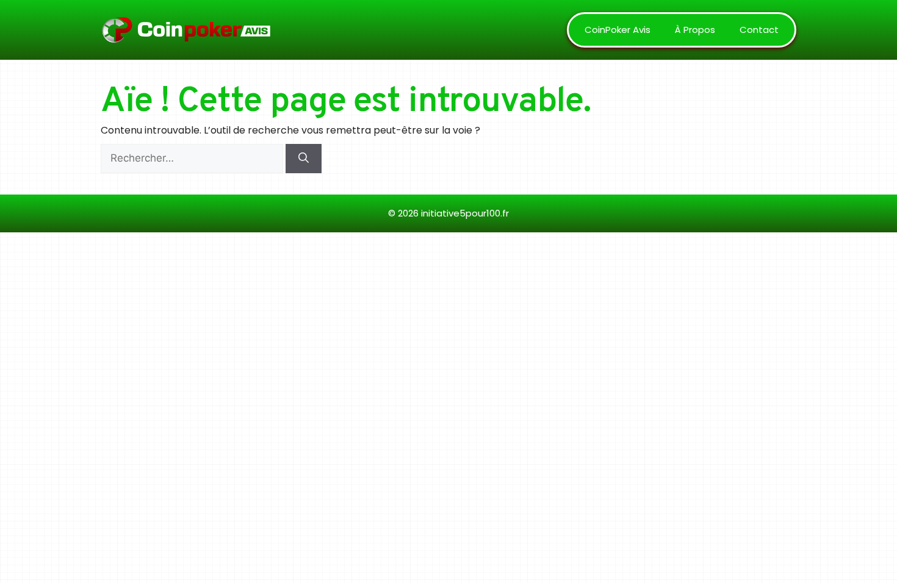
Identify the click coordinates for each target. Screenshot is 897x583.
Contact (759, 29)
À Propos (695, 29)
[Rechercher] (304, 158)
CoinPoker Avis (617, 29)
